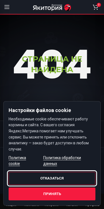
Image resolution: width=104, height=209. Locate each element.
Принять (52, 194)
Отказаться (52, 178)
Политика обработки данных (62, 160)
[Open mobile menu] (6, 7)
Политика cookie (17, 160)
